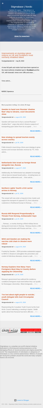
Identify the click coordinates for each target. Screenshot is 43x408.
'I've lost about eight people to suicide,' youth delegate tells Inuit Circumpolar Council (18, 297)
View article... (6, 81)
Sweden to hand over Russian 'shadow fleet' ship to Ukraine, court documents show (18, 111)
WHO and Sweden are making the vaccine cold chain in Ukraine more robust (17, 241)
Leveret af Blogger (22, 400)
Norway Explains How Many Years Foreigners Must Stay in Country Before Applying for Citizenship (19, 269)
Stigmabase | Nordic (21, 6)
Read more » (35, 131)
